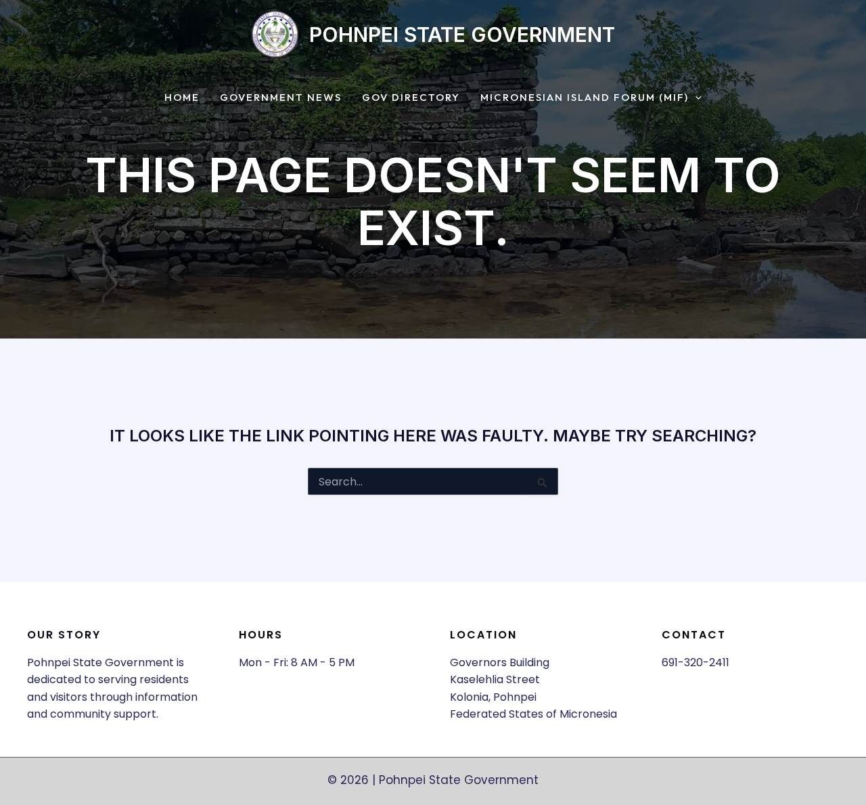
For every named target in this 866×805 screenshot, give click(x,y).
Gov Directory (411, 98)
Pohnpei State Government (462, 34)
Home (182, 98)
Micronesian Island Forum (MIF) (584, 98)
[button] (695, 98)
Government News (281, 98)
